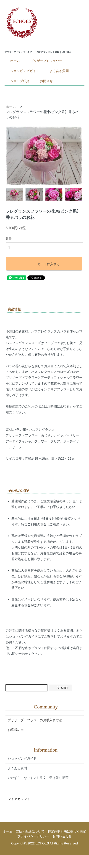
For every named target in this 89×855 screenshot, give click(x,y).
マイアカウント (19, 799)
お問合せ (46, 81)
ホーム (15, 61)
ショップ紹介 (19, 81)
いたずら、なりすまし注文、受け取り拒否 (38, 778)
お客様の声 (16, 730)
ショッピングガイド (24, 71)
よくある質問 (59, 71)
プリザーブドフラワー (46, 61)
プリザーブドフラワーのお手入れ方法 (35, 720)
